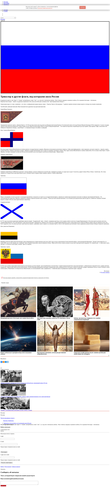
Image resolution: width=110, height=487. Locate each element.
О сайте (6, 11)
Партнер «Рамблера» (8, 420)
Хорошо (82, 7)
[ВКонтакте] (1, 362)
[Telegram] (8, 362)
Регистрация (8, 466)
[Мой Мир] (6, 362)
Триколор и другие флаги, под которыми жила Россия (17, 423)
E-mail (2, 441)
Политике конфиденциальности (45, 8)
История (6, 1)
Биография (6, 3)
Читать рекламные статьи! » (8, 418)
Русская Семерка (105, 272)
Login (2, 436)
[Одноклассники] (3, 362)
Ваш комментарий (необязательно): (12, 478)
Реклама (6, 10)
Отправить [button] (3, 485)
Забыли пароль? (16, 466)
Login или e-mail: (5, 454)
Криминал (6, 4)
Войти (2, 466)
